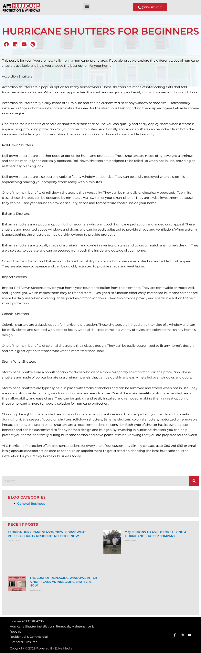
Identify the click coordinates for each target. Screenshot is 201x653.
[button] (86, 6)
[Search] (194, 481)
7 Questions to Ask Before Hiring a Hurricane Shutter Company (155, 534)
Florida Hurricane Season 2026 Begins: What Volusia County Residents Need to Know (47, 534)
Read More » (14, 540)
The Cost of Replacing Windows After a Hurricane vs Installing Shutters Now (63, 581)
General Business (31, 503)
